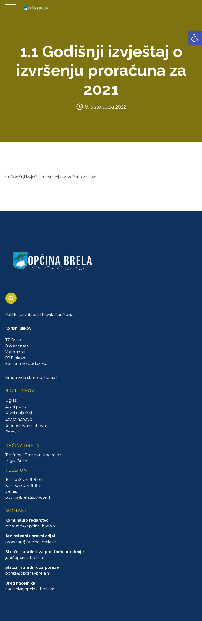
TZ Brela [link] (13, 340)
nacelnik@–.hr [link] (29, 589)
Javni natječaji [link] (18, 413)
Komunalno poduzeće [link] (26, 364)
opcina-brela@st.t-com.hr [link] (29, 497)
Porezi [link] (11, 432)
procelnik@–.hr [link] (30, 541)
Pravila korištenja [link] (57, 314)
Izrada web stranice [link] (23, 377)
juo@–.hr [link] (24, 557)
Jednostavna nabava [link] (25, 425)
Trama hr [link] (52, 377)
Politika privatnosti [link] (22, 314)
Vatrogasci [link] (15, 352)
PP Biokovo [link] (16, 357)
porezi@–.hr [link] (27, 573)
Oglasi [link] (11, 400)
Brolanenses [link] (16, 346)
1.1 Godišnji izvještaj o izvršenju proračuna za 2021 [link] (51, 176)
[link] (195, 38)
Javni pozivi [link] (16, 406)
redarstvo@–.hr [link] (30, 526)
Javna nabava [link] (18, 419)
